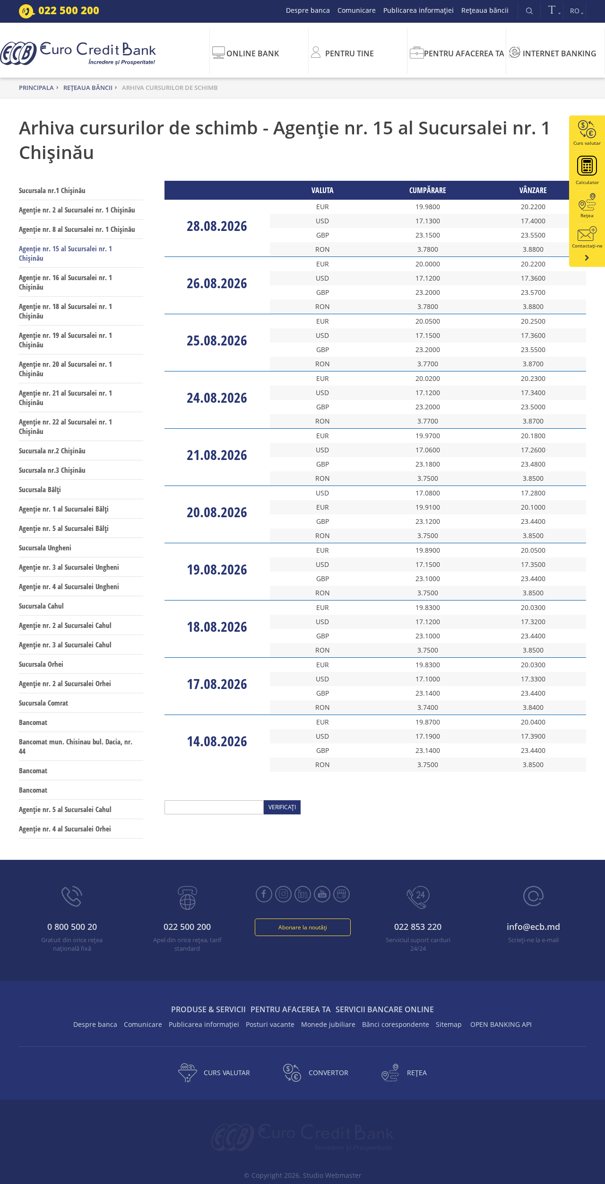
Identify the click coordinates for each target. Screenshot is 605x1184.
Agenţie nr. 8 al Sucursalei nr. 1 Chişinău (77, 229)
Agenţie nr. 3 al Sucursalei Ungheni (69, 567)
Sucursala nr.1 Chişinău (52, 190)
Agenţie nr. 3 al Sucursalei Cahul (65, 644)
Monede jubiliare (328, 1024)
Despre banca (308, 10)
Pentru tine (349, 53)
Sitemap (449, 1024)
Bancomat (33, 722)
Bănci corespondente (395, 1024)
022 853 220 (417, 926)
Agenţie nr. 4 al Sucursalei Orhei (65, 828)
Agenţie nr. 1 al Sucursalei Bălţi (64, 508)
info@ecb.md (533, 926)
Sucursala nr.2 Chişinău (52, 450)
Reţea (417, 1072)
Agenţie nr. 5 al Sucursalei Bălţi (64, 528)
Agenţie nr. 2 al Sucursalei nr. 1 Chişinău (77, 209)
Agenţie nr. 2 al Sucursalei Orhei (65, 683)
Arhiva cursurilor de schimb (170, 87)
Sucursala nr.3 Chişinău (52, 470)
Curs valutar (227, 1072)
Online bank (252, 53)
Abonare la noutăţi (302, 927)
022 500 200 (67, 10)
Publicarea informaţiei (418, 10)
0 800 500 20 (72, 926)
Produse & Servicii (208, 1009)
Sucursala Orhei (41, 664)
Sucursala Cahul (41, 605)
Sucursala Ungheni (45, 547)
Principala (36, 87)
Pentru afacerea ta (464, 53)
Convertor (328, 1072)
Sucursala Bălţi (40, 489)
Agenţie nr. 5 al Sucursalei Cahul (65, 809)
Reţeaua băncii (485, 10)
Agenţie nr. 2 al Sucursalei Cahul (65, 625)
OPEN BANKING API (501, 1024)
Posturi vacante (270, 1024)
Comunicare (356, 10)
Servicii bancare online (385, 1009)
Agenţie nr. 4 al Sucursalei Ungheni (69, 586)
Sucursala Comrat (43, 702)
